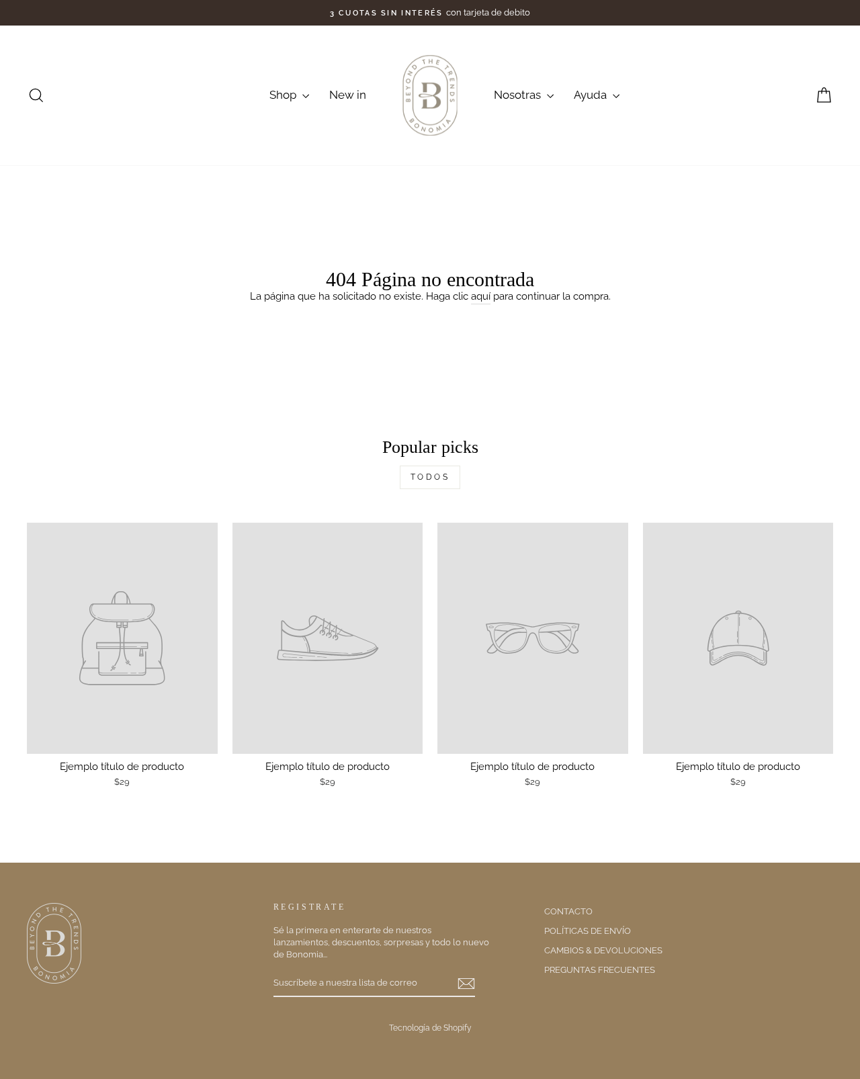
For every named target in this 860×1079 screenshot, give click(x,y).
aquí (480, 296)
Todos (430, 477)
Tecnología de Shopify (430, 1028)
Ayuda (591, 94)
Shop (284, 94)
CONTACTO (568, 911)
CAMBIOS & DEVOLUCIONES (603, 950)
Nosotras (519, 94)
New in (347, 94)
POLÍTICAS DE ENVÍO (587, 931)
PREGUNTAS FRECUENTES (599, 970)
